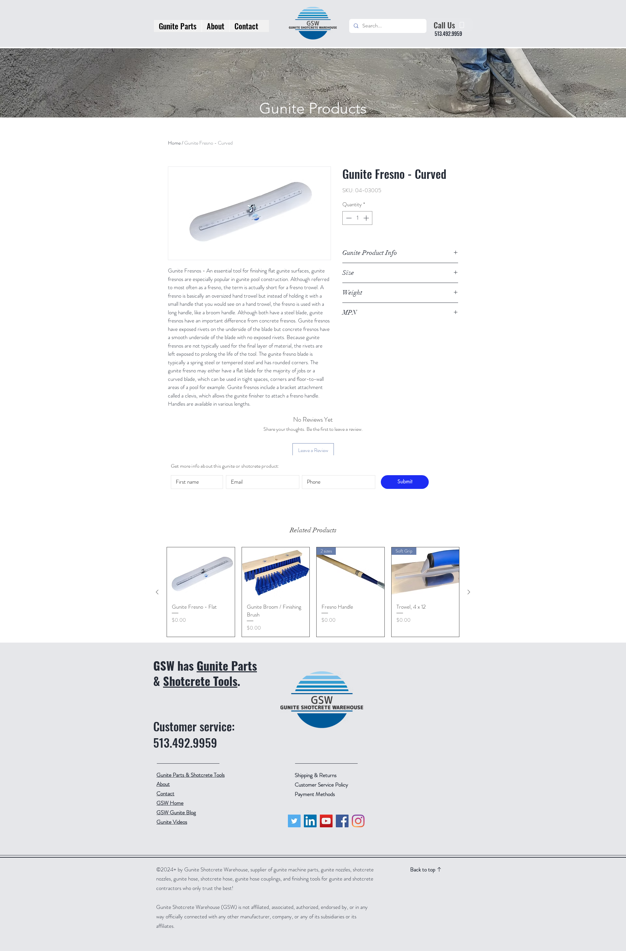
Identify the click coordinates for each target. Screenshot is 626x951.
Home (174, 143)
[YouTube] (326, 821)
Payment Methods (315, 794)
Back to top (422, 869)
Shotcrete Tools (200, 680)
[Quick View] (201, 572)
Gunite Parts (227, 665)
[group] (313, 592)
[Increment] (367, 218)
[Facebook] (342, 821)
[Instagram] (358, 821)
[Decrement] (348, 218)
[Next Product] (469, 592)
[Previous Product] (157, 592)
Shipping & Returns (316, 775)
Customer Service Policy (321, 784)
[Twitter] (294, 821)
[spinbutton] (357, 218)
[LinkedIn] (310, 821)
